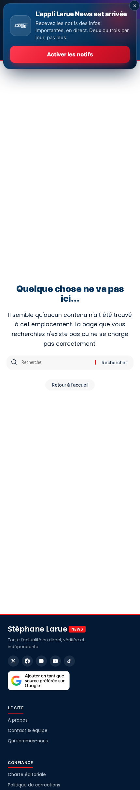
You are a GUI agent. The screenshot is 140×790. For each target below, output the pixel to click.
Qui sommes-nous (28, 741)
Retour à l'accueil (70, 385)
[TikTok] (69, 661)
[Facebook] (27, 661)
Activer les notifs (70, 54)
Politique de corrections (34, 785)
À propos (18, 720)
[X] (13, 661)
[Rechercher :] (56, 362)
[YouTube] (55, 661)
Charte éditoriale (27, 775)
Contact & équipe (28, 730)
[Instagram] (41, 661)
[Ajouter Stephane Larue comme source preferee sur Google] (39, 681)
